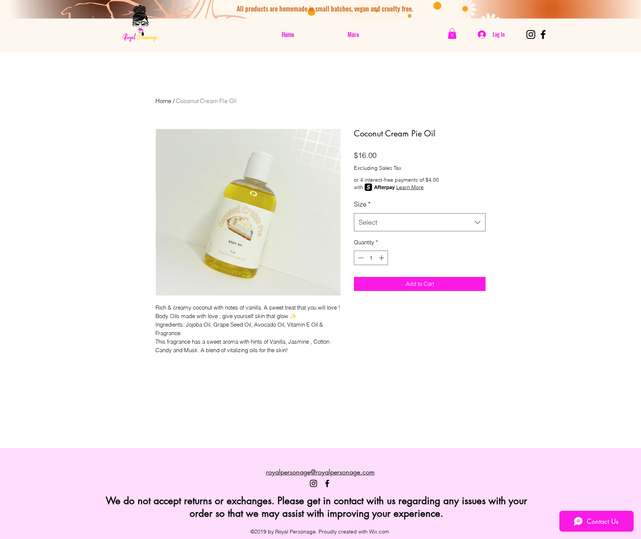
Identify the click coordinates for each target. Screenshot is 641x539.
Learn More (410, 187)
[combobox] (420, 222)
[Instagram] (531, 34)
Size (362, 204)
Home (163, 101)
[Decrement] (360, 258)
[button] (452, 33)
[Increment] (382, 258)
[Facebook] (543, 34)
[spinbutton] (371, 258)
